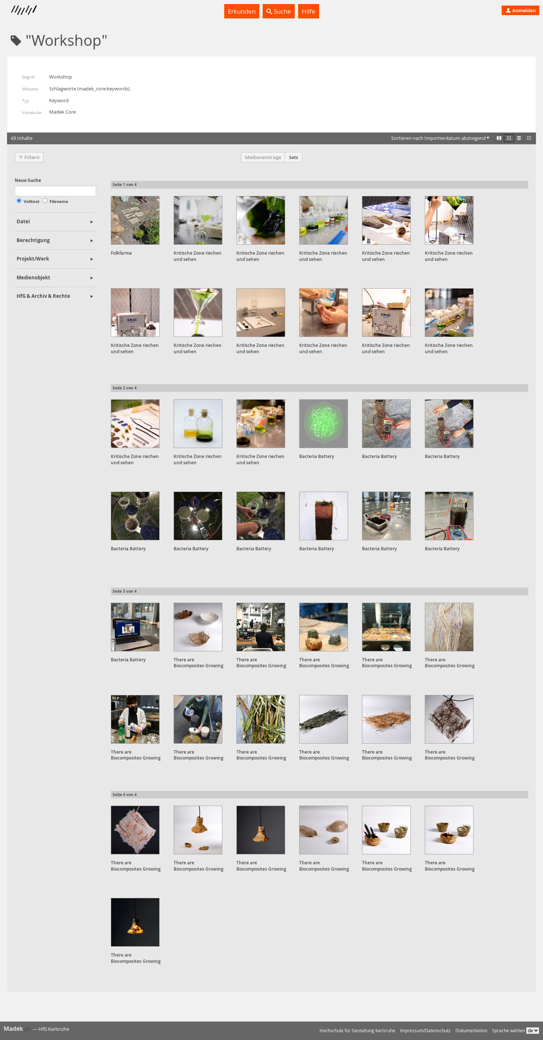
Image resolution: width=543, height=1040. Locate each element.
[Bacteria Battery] (323, 423)
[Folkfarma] (135, 220)
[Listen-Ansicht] (519, 138)
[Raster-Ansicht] (509, 138)
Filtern (32, 157)
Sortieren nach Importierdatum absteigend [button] (438, 138)
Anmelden (523, 10)
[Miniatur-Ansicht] (529, 138)
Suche (281, 11)
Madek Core (62, 112)
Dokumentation (471, 1030)
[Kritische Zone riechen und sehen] (198, 220)
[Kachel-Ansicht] (499, 138)
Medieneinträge (263, 157)
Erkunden (242, 11)
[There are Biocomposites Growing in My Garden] (198, 627)
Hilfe (308, 11)
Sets (293, 157)
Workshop (60, 76)
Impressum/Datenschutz (425, 1030)
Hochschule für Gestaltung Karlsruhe (357, 1030)
